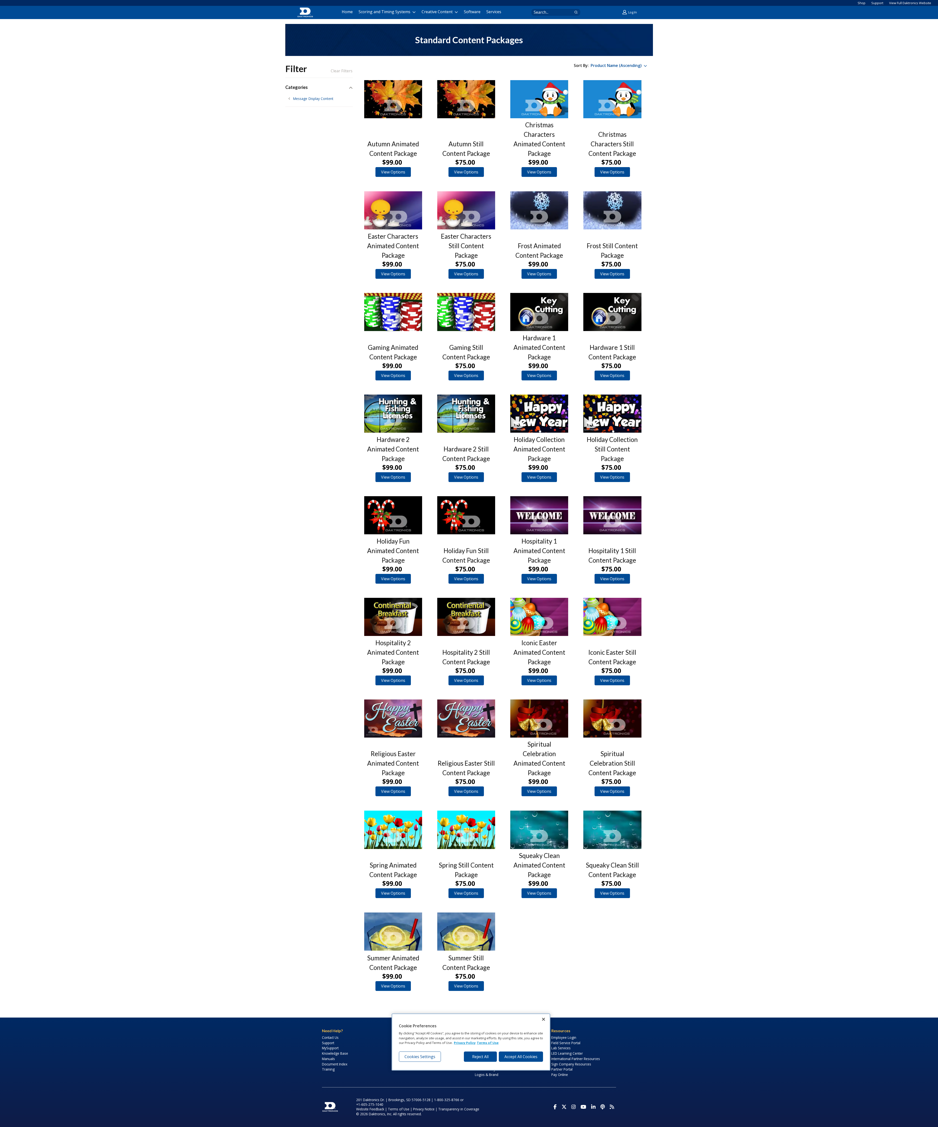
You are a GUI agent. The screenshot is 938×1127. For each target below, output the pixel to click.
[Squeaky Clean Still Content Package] (612, 830)
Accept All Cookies (520, 1056)
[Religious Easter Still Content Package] (466, 718)
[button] (630, 12)
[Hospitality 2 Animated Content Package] (393, 617)
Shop (861, 3)
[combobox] (551, 12)
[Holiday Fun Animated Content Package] (393, 515)
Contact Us (330, 1037)
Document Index (334, 1064)
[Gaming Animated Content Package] (393, 312)
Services (493, 11)
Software (472, 11)
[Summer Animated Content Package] (393, 931)
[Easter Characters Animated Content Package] (393, 210)
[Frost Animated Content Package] (539, 210)
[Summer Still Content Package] (466, 931)
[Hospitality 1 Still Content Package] (612, 515)
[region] (471, 1042)
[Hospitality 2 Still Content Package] (466, 617)
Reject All (480, 1056)
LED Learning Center (567, 1053)
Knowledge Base (335, 1053)
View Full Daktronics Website (910, 3)
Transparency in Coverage (458, 1109)
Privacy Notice (424, 1109)
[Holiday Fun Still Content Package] (466, 515)
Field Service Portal (565, 1043)
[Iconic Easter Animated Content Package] (539, 617)
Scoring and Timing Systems (384, 11)
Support (877, 3)
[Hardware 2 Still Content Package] (466, 414)
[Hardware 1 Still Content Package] (612, 312)
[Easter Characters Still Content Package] (466, 210)
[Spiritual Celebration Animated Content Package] (539, 718)
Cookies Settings (420, 1056)
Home (347, 11)
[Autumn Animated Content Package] (393, 99)
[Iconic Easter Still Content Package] (612, 617)
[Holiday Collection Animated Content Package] (539, 414)
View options (393, 172)
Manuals (328, 1058)
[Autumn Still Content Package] (466, 99)
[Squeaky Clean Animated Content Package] (539, 830)
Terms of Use (398, 1109)
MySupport (330, 1048)
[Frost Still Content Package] (612, 210)
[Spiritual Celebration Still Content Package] (612, 718)
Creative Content (437, 11)
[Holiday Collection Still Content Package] (612, 414)
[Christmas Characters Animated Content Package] (539, 99)
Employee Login (563, 1037)
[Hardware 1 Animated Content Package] (539, 312)
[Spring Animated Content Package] (393, 830)
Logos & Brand (486, 1074)
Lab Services (561, 1048)
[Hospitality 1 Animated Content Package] (539, 515)
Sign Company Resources (571, 1064)
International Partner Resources (575, 1058)
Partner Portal (562, 1069)
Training (328, 1069)
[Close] (543, 1019)
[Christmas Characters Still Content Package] (612, 99)
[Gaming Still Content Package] (466, 312)
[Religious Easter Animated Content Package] (393, 718)
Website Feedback (370, 1109)
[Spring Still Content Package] (466, 830)
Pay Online (559, 1074)
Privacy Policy (465, 1043)
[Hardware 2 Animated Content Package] (393, 414)
